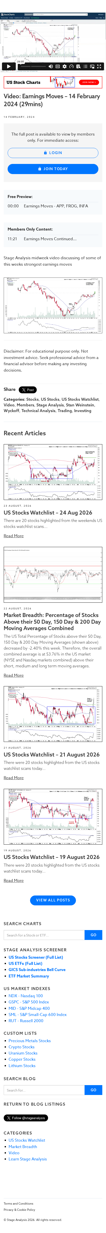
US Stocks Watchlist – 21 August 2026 (52, 754)
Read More (14, 536)
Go (94, 935)
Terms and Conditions (18, 1203)
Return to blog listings (34, 1104)
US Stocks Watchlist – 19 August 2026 (52, 857)
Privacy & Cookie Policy (19, 1210)
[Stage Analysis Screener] (53, 82)
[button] (53, 472)
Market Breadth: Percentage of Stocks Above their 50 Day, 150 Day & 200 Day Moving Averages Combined (52, 622)
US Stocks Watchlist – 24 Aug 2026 (48, 512)
